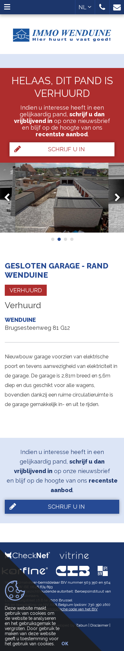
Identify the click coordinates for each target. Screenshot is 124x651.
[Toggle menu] (7, 7)
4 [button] (71, 239)
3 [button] (65, 239)
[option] (62, 198)
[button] (102, 7)
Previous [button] (10, 198)
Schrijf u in (66, 149)
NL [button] (83, 7)
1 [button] (52, 239)
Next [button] (114, 198)
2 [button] (59, 239)
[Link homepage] (62, 33)
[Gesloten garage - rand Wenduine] (62, 198)
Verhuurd (26, 290)
